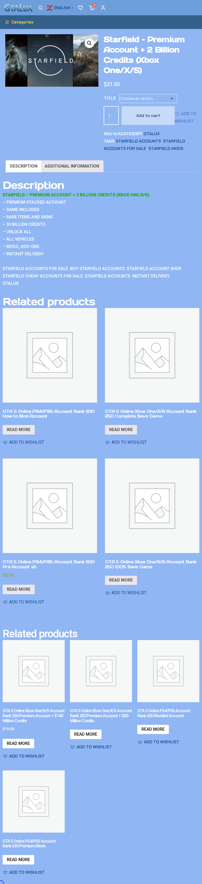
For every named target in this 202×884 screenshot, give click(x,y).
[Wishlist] (81, 8)
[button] (61, 7)
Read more (19, 429)
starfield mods (165, 148)
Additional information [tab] (72, 166)
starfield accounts (138, 141)
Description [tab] (23, 166)
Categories (22, 22)
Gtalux (152, 133)
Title (110, 98)
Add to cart (148, 115)
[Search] (41, 8)
